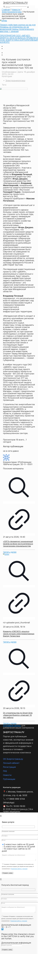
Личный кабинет (11, 763)
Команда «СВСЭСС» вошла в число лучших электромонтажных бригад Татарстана (18, 633)
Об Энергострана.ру (13, 759)
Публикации (9, 779)
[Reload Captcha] (2, 929)
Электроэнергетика (11, 12)
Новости (16, 9)
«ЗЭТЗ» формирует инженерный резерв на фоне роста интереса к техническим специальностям (18, 543)
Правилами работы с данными (19, 868)
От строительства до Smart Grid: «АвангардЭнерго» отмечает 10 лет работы (18, 715)
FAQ (5, 771)
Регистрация (9, 767)
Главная (6, 9)
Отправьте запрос (12, 725)
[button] (18, 929)
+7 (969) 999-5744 (15, 799)
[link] (28, 7)
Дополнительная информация (16, 925)
